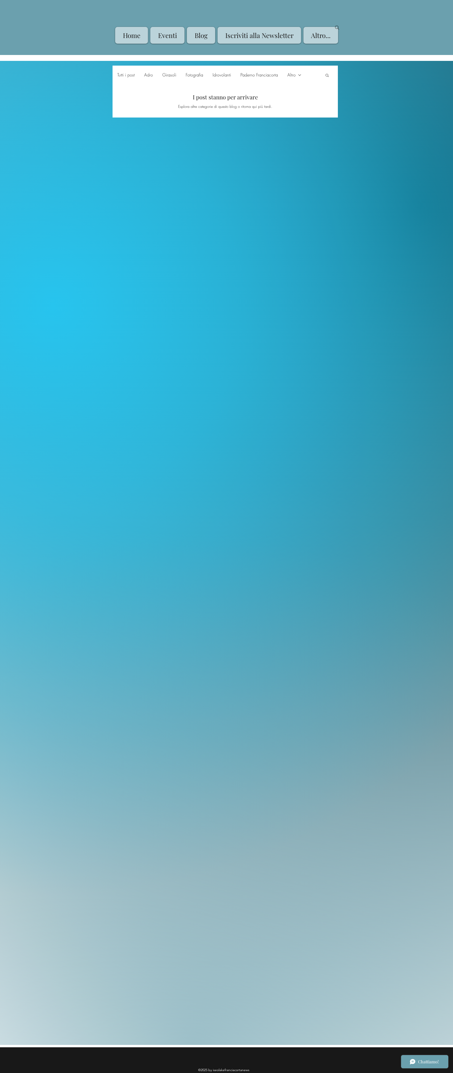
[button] (327, 75)
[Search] (337, 28)
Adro (148, 75)
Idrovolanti (222, 75)
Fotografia (194, 75)
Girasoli (169, 75)
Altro (291, 75)
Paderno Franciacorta (259, 75)
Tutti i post (126, 75)
